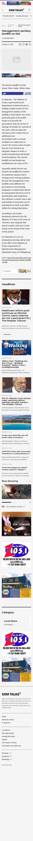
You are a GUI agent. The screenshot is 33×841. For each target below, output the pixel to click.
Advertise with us (8, 720)
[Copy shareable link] (20, 44)
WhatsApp (5, 759)
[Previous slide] (27, 481)
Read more (8, 334)
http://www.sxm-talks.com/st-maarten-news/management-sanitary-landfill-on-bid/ (16, 260)
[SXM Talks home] (16, 9)
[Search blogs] (29, 10)
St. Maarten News (11, 25)
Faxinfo (4, 739)
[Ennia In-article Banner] (16, 271)
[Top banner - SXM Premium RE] (16, 3)
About (4, 717)
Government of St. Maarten (11, 746)
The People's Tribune (9, 743)
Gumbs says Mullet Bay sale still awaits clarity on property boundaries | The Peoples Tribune (16, 436)
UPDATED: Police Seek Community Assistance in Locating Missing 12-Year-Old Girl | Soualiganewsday (16, 453)
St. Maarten (6, 723)
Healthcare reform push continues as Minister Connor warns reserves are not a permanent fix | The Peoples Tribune (16, 315)
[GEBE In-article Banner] (16, 93)
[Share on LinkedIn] (30, 44)
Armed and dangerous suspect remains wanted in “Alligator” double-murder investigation (14, 469)
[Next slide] (30, 481)
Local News (6, 730)
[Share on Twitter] (26, 44)
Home (3, 26)
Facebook (5, 753)
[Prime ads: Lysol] (16, 524)
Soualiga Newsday (22, 16)
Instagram (5, 756)
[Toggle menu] (2, 10)
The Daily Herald (8, 16)
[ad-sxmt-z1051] (16, 555)
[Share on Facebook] (23, 44)
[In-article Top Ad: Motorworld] (16, 75)
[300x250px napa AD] (16, 585)
